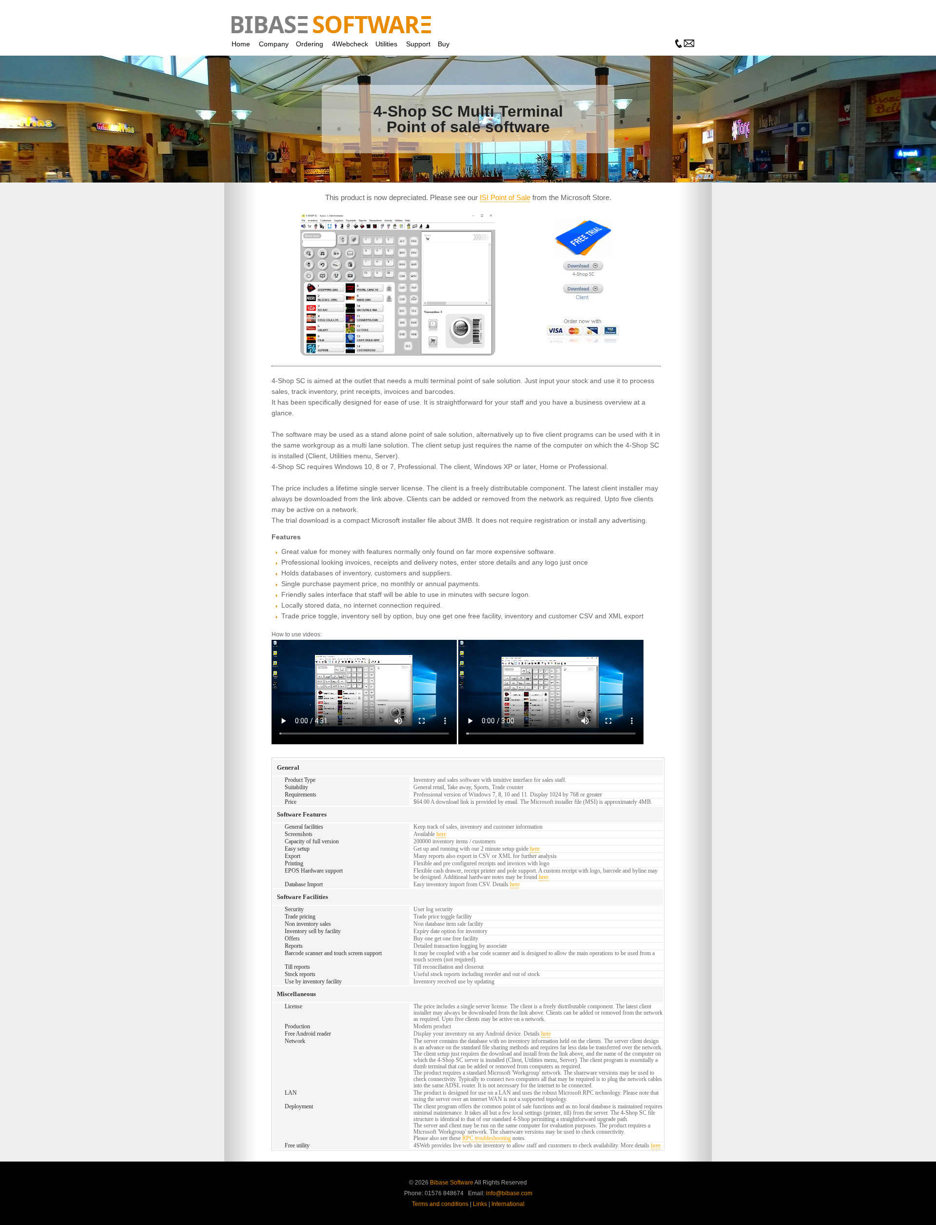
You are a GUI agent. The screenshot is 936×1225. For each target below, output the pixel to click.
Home (241, 44)
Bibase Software (451, 1182)
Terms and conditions (440, 1204)
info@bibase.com (509, 1193)
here (441, 834)
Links (480, 1204)
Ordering (309, 44)
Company (274, 44)
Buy (443, 44)
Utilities (386, 44)
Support (418, 44)
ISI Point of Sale (505, 197)
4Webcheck (350, 44)
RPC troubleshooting (486, 1138)
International (508, 1204)
